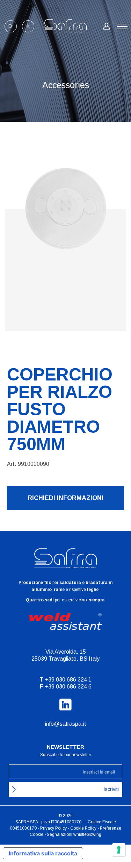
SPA (34, 821)
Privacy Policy (53, 828)
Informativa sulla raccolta (43, 853)
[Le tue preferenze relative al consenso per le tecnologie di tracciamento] (118, 849)
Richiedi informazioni (65, 497)
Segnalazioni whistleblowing (74, 834)
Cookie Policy (83, 828)
